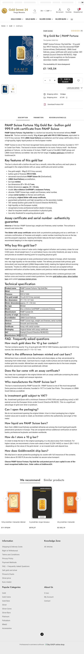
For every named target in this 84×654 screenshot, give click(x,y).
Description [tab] (23, 117)
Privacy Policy (7, 558)
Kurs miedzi (6, 582)
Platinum (5, 617)
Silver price (6, 578)
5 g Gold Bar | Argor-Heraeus (23, 522)
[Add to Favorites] (78, 80)
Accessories (7, 628)
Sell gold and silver (9, 570)
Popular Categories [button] (11, 587)
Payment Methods (9, 562)
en (42, 11)
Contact (47, 601)
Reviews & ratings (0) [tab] (57, 117)
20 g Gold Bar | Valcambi (50, 522)
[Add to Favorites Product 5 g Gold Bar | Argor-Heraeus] (36, 488)
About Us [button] (48, 587)
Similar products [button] (54, 480)
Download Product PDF (56, 104)
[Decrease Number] (45, 80)
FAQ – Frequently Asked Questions (15, 566)
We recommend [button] (30, 480)
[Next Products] (78, 498)
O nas (46, 593)
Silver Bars (6, 613)
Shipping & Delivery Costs (12, 547)
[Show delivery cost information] (66, 97)
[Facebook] (42, 634)
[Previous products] (6, 498)
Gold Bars (6, 601)
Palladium (6, 620)
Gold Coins (6, 597)
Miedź (4, 624)
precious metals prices (27, 279)
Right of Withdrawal (10, 551)
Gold (4, 593)
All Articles (48, 547)
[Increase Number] (54, 80)
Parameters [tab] (38, 117)
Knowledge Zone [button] (52, 540)
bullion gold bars (57, 153)
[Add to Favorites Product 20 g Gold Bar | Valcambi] (64, 488)
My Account (49, 597)
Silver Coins (6, 609)
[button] (72, 19)
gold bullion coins (60, 276)
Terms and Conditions (10, 555)
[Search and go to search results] (34, 10)
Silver (4, 605)
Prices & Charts (8, 574)
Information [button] (7, 540)
